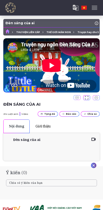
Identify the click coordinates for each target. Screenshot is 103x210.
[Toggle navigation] (94, 7)
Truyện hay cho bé (89, 32)
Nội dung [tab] (16, 126)
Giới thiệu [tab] (43, 126)
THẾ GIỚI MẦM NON (58, 32)
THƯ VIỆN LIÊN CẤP (28, 32)
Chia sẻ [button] (92, 114)
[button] (86, 97)
